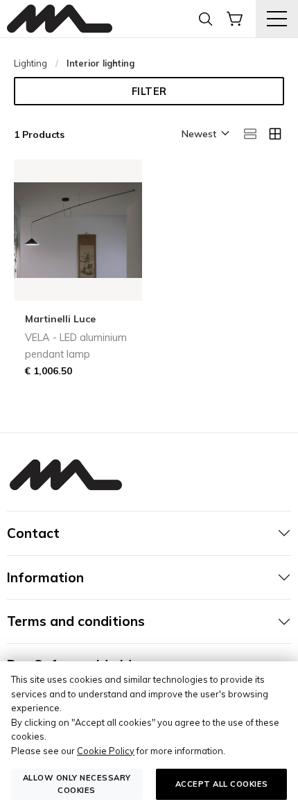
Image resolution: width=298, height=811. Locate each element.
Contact (33, 533)
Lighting (30, 63)
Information (45, 577)
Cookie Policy (105, 750)
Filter (149, 91)
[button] (204, 134)
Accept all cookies (221, 784)
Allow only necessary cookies (77, 783)
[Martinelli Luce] (59, 19)
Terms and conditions (76, 621)
